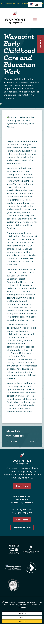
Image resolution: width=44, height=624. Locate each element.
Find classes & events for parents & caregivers (22, 3)
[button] (35, 19)
